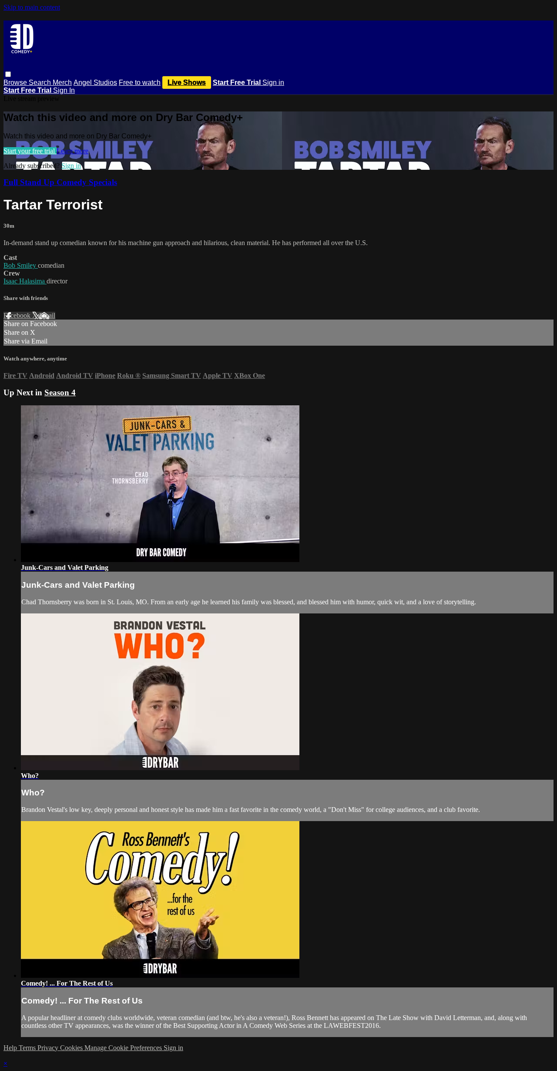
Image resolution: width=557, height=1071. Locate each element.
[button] (8, 74)
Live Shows (187, 82)
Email (47, 315)
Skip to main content (31, 7)
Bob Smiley (20, 265)
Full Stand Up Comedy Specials (60, 182)
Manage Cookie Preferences (124, 1047)
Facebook (17, 315)
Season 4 (60, 392)
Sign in (273, 82)
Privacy (48, 1047)
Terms (28, 1047)
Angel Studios (95, 82)
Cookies (72, 1047)
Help (11, 1047)
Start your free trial (30, 151)
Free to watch (140, 82)
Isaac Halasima (25, 281)
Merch (62, 82)
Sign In (64, 90)
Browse (16, 82)
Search (41, 82)
